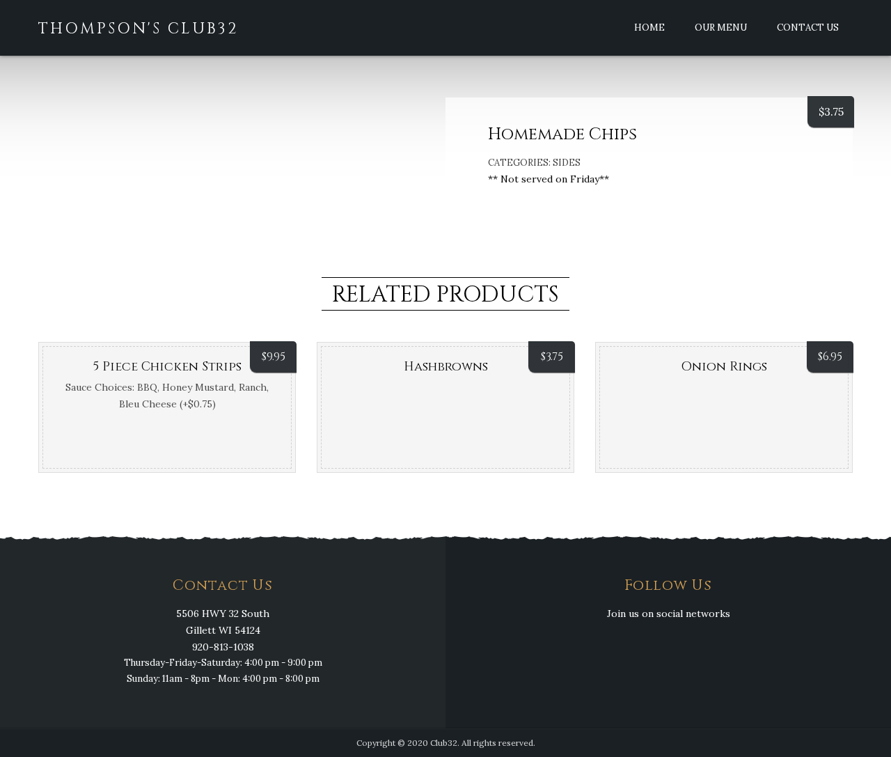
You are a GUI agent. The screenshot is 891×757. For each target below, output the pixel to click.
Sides (567, 163)
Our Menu (721, 27)
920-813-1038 (223, 647)
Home (649, 27)
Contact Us (808, 27)
